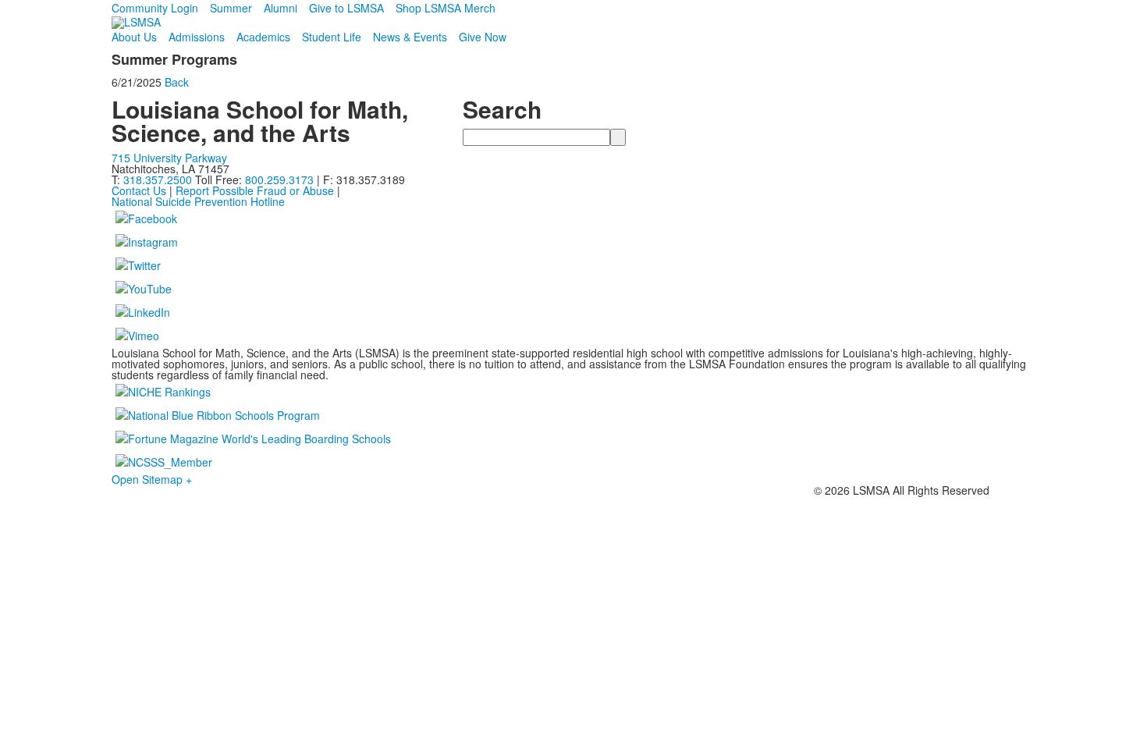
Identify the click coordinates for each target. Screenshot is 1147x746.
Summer (231, 8)
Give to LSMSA (346, 8)
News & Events (410, 36)
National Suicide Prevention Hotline (198, 201)
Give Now (482, 36)
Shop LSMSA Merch (445, 8)
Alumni (280, 8)
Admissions (197, 36)
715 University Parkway (169, 157)
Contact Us (139, 190)
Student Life (331, 36)
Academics (263, 36)
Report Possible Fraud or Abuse (255, 190)
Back (177, 82)
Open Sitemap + (152, 479)
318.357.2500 (157, 179)
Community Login (155, 8)
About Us (134, 36)
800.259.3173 (281, 179)
